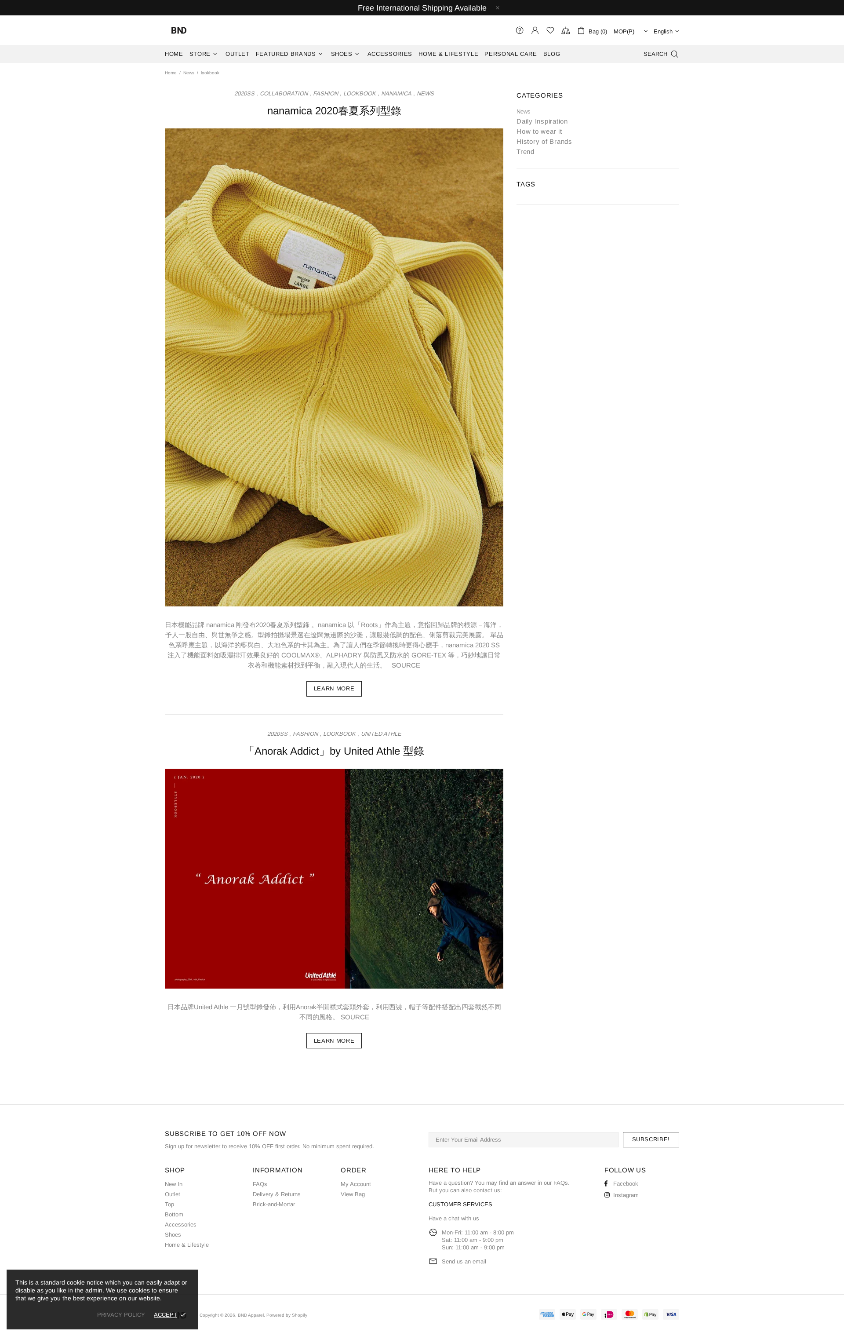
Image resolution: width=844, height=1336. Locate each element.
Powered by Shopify (286, 1315)
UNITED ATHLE (381, 733)
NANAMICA (396, 93)
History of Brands (544, 141)
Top (169, 1204)
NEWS (425, 93)
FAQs (260, 1184)
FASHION (325, 93)
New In (173, 1184)
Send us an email (464, 1261)
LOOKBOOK (359, 93)
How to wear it (539, 131)
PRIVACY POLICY (121, 1314)
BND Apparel (179, 30)
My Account (356, 1184)
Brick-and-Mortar (274, 1204)
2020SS (244, 93)
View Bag (353, 1194)
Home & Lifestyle (187, 1244)
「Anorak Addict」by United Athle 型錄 (334, 751)
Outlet (172, 1194)
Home (171, 72)
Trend (526, 151)
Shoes (173, 1234)
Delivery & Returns (277, 1194)
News (188, 72)
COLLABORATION (284, 93)
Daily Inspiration (542, 121)
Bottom (174, 1214)
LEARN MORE (334, 688)
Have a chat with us (454, 1218)
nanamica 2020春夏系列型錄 (334, 111)
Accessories (180, 1224)
